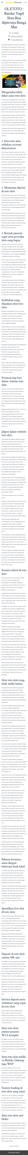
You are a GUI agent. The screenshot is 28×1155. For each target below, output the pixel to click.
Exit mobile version (14, 1152)
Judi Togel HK (18, 40)
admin (16, 33)
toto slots (11, 49)
